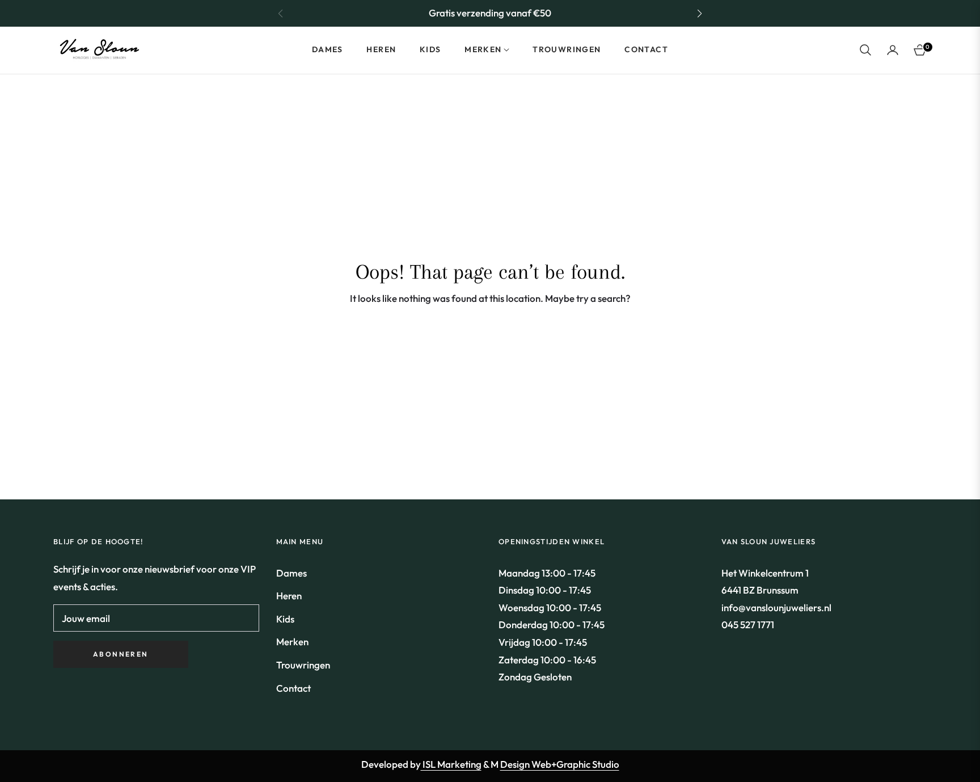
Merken (292, 642)
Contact (293, 688)
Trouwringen (303, 665)
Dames (291, 573)
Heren (289, 596)
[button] (699, 13)
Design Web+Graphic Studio (559, 764)
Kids (285, 619)
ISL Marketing (451, 764)
